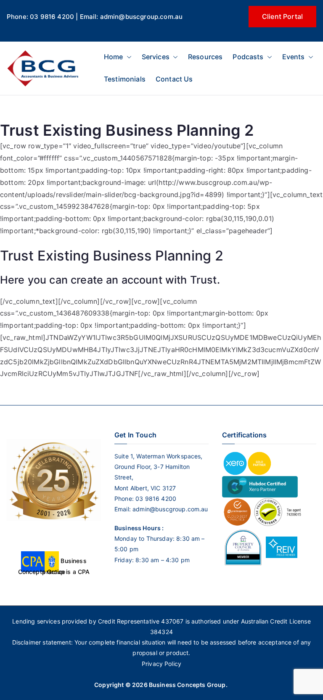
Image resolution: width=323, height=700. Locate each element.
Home (113, 57)
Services (155, 57)
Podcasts (248, 57)
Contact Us (174, 79)
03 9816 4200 (155, 498)
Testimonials (125, 79)
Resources (205, 57)
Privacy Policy (161, 663)
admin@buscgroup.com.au (170, 509)
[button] (127, 57)
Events (293, 57)
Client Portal (282, 16)
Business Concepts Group (187, 684)
